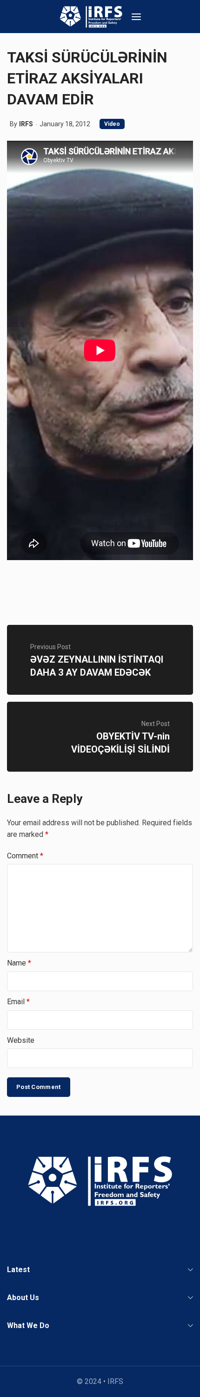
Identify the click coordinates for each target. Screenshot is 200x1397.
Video (112, 124)
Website (20, 1040)
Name (19, 963)
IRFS (26, 124)
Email (18, 1001)
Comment (25, 855)
